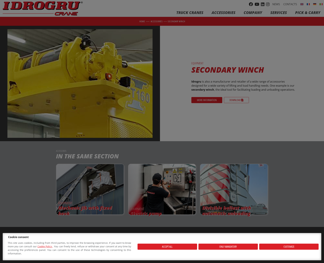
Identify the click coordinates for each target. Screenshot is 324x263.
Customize (289, 247)
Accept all (167, 247)
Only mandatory (228, 247)
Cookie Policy (45, 246)
